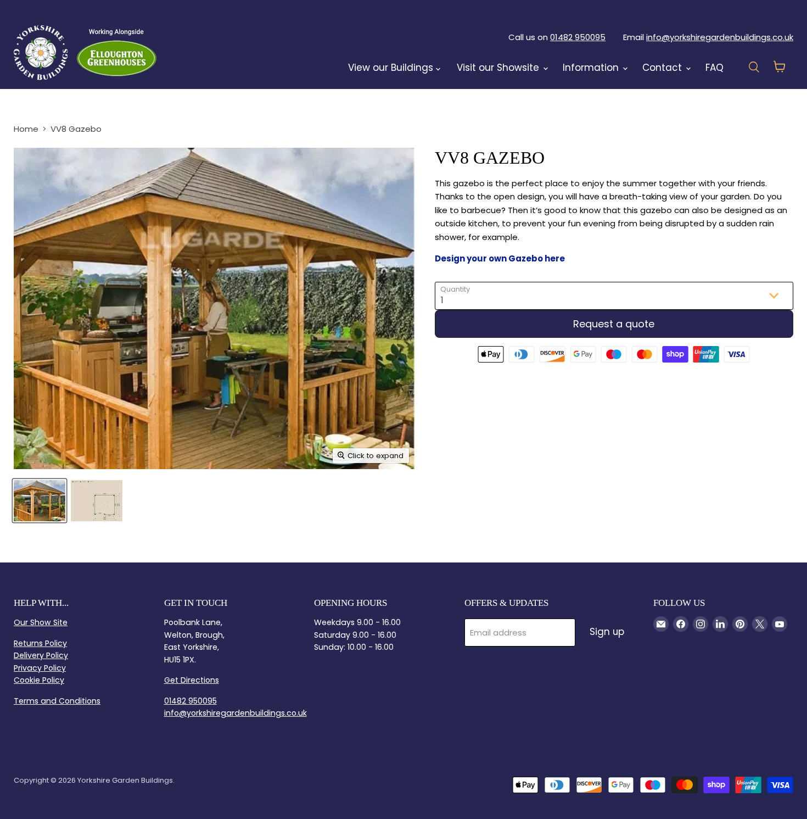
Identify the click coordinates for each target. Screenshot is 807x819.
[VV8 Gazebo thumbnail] (39, 500)
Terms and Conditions (57, 700)
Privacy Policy (40, 667)
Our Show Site (41, 622)
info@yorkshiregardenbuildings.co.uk (719, 37)
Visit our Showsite (499, 67)
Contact (663, 67)
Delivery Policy (41, 655)
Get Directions (191, 680)
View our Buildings (392, 67)
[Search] (185, 52)
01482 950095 (578, 37)
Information (592, 67)
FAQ (714, 67)
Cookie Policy (39, 680)
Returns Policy (40, 643)
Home (26, 128)
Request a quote (613, 324)
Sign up (607, 631)
